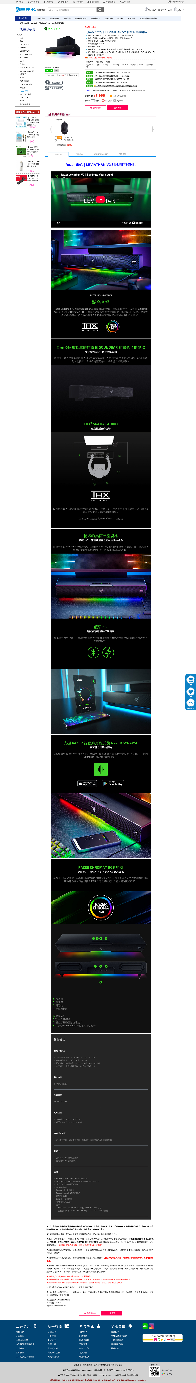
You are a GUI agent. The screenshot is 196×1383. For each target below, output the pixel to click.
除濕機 (120, 18)
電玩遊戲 (131, 18)
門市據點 (79, 2)
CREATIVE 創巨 (26, 84)
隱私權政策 (87, 1365)
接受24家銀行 (72, 75)
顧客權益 (77, 1365)
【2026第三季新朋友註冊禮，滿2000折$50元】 (108, 79)
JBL (21, 41)
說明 (124, 96)
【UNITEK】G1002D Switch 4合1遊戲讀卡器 (33, 178)
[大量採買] (54, 89)
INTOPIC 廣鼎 (25, 94)
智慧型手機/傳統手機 (148, 18)
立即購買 (117, 108)
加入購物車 (97, 108)
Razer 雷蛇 (24, 91)
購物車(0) (162, 10)
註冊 (170, 10)
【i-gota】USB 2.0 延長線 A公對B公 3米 (33, 134)
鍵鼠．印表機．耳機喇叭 (36, 23)
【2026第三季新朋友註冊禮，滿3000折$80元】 (108, 76)
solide (22, 61)
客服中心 (64, 2)
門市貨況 (122, 154)
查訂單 (181, 10)
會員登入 (152, 10)
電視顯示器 (95, 18)
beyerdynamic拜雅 (27, 71)
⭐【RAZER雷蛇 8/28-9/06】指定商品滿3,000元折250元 (112, 86)
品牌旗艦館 (110, 2)
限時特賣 (41, 18)
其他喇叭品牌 (25, 104)
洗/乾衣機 (109, 18)
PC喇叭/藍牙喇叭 (57, 23)
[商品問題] (54, 85)
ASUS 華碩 (24, 81)
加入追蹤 (108, 101)
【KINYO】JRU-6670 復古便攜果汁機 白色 (33, 164)
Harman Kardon (26, 44)
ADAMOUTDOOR (27, 68)
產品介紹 (58, 154)
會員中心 (50, 2)
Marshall (23, 48)
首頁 (21, 2)
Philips (22, 64)
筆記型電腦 (54, 18)
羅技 (21, 38)
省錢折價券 (34, 2)
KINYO (22, 101)
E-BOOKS (24, 97)
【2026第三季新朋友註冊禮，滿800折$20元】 (108, 82)
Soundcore (24, 58)
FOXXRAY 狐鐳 (26, 54)
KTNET (23, 74)
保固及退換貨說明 (101, 154)
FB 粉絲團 (94, 2)
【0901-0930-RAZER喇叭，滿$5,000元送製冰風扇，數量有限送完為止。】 (120, 90)
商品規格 (79, 154)
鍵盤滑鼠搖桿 (81, 18)
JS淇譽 (22, 88)
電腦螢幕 (67, 18)
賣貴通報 (119, 101)
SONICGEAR (25, 51)
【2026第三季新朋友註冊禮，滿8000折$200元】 (109, 72)
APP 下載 (126, 2)
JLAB (22, 78)
